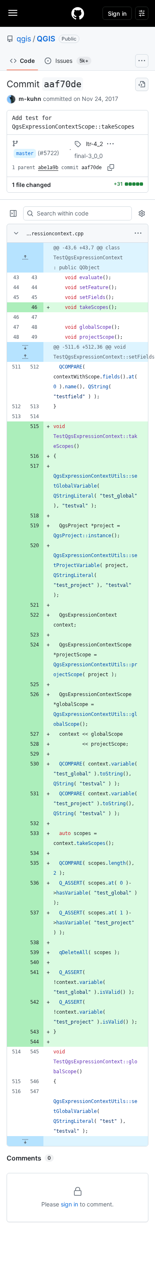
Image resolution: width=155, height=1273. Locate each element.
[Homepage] (77, 13)
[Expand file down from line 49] (25, 347)
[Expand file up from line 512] (25, 357)
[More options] (138, 233)
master (24, 153)
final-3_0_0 (88, 155)
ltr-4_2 (94, 143)
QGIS (46, 38)
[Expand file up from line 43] (25, 258)
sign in (69, 1204)
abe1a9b (48, 167)
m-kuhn (30, 98)
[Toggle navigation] (13, 13)
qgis (24, 38)
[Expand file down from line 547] (25, 1141)
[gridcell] (77, 258)
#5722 (48, 152)
